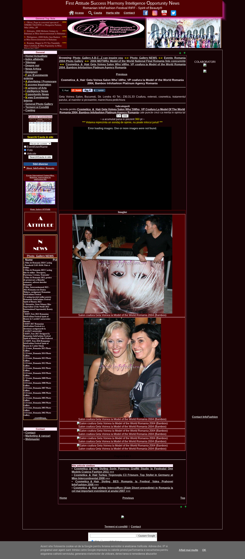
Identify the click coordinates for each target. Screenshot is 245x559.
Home (63, 498)
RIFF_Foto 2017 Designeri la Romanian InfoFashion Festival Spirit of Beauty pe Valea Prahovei (38, 336)
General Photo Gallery (39, 104)
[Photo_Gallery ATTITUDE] (40, 221)
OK (204, 550)
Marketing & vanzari (37, 435)
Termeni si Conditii (37, 107)
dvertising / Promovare (40, 81)
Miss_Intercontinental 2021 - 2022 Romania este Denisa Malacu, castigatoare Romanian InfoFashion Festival (37, 291)
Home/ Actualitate (36, 56)
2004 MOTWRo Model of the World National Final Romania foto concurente (138, 61)
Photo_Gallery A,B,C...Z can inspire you (98, 57)
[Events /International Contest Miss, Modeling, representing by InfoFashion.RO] (40, 192)
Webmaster (32, 439)
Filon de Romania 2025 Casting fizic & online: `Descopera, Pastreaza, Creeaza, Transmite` (38, 272)
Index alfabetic (34, 59)
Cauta (98, 12)
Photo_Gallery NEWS (40, 256)
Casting (30, 110)
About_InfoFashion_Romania (40, 168)
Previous (121, 74)
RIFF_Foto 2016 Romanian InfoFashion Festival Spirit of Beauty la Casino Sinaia (37, 343)
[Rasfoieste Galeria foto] (106, 36)
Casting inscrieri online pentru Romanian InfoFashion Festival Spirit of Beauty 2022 (37, 299)
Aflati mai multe (188, 550)
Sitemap (30, 62)
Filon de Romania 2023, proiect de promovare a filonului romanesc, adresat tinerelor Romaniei (38, 281)
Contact (129, 12)
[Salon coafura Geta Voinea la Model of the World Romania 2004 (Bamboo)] (122, 264)
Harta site (113, 12)
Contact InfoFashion (205, 416)
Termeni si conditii (116, 526)
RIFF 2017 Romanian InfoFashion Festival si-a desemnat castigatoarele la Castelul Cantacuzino (35, 327)
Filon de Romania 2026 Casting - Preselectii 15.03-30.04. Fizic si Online (38, 265)
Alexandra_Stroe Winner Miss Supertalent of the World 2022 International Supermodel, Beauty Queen (38, 308)
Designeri (31, 72)
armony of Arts (36, 88)
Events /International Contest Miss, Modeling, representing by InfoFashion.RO (40, 177)
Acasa (79, 12)
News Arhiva (33, 68)
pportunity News (37, 94)
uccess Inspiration (38, 84)
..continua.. (40, 418)
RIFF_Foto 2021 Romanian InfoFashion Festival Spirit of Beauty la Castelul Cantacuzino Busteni (37, 317)
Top (182, 498)
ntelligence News (36, 91)
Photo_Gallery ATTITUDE (40, 209)
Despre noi (32, 65)
